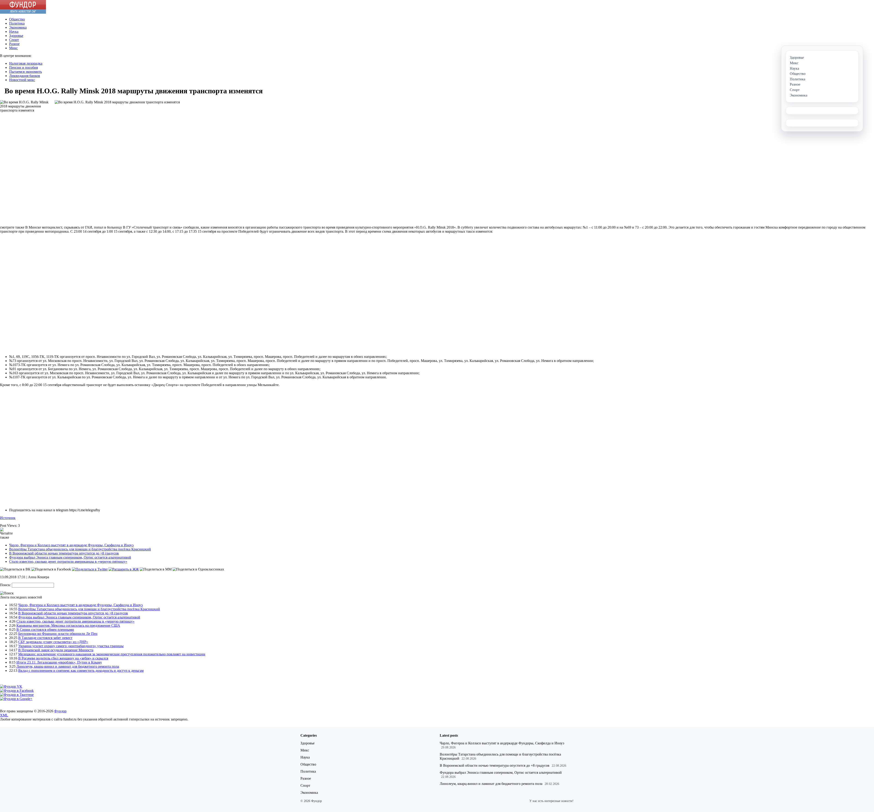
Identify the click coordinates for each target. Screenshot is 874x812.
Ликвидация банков (24, 76)
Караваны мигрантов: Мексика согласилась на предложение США (68, 625)
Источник (7, 518)
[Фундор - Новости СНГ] (23, 12)
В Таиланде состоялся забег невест (45, 638)
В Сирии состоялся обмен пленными (45, 629)
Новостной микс (22, 80)
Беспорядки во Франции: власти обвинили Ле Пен (57, 634)
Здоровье (16, 36)
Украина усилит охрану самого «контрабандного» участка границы (71, 646)
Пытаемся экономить (25, 72)
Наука (13, 31)
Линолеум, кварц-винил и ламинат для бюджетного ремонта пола (67, 666)
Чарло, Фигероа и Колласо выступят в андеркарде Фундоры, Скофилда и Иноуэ (71, 545)
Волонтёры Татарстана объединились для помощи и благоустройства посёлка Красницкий (80, 549)
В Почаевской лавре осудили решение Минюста (55, 650)
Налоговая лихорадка (25, 63)
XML (4, 715)
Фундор (60, 711)
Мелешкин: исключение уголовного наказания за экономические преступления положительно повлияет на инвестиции (111, 654)
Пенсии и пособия (23, 67)
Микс (13, 48)
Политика (17, 23)
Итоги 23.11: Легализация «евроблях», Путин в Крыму (59, 662)
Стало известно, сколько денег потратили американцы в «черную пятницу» (68, 561)
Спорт (14, 40)
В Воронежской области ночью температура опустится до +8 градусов (64, 553)
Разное (14, 44)
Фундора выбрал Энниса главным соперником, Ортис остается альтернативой (70, 557)
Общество (17, 19)
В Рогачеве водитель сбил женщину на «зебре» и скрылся (63, 658)
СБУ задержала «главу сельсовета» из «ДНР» (53, 642)
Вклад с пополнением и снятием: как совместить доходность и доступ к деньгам (81, 670)
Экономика (18, 27)
